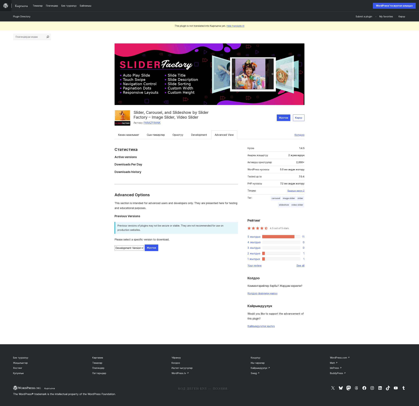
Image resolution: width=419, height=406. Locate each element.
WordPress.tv (180, 373)
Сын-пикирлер (156, 134)
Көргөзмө (97, 357)
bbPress (336, 368)
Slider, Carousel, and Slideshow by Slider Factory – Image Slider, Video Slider (171, 115)
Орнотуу (178, 134)
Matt (334, 362)
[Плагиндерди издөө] (48, 37)
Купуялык (18, 373)
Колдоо (299, 134)
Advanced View (224, 134)
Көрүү (298, 117)
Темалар (97, 362)
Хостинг (17, 368)
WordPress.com (340, 357)
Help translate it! (235, 25)
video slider (297, 205)
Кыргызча (49, 388)
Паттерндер (99, 373)
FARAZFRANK (152, 122)
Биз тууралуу (20, 357)
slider (300, 198)
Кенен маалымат (128, 134)
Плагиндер (98, 368)
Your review (254, 265)
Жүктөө (283, 117)
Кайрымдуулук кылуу (261, 326)
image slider (289, 198)
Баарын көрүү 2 (296, 190)
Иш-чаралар (258, 362)
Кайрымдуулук (260, 368)
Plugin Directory (21, 16)
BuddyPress (338, 373)
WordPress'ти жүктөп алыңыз (394, 5)
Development (199, 134)
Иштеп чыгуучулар (182, 368)
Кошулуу (255, 357)
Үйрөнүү (176, 357)
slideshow (284, 205)
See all (300, 265)
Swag (255, 373)
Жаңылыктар (20, 362)
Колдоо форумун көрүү (262, 293)
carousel (276, 198)
